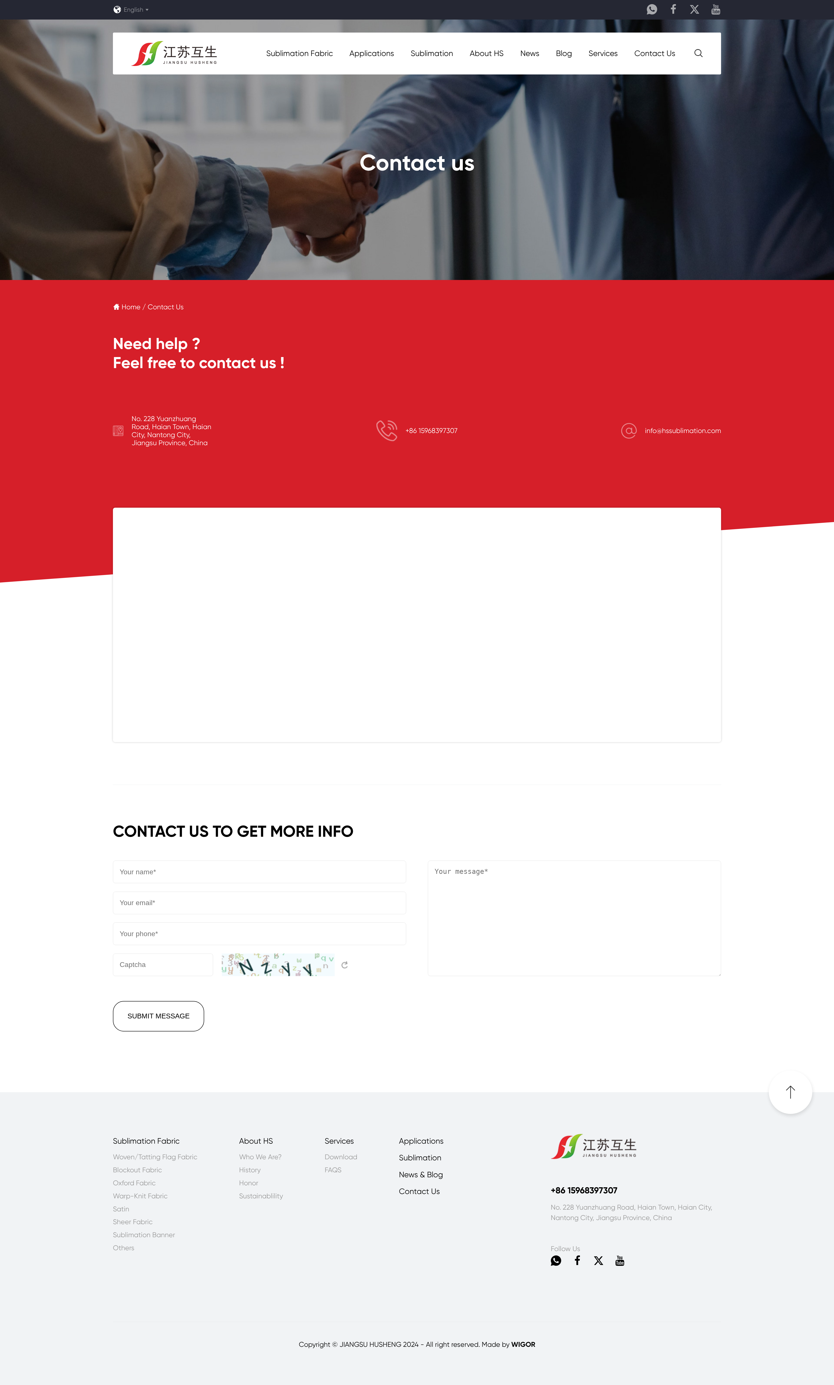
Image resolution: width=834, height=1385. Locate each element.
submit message (158, 1016)
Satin (121, 1209)
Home (127, 307)
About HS (487, 53)
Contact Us (654, 53)
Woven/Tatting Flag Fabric (155, 1157)
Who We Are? (260, 1157)
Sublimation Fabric (299, 53)
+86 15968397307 (431, 431)
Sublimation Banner (144, 1235)
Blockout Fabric (137, 1170)
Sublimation (432, 53)
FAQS (333, 1170)
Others (123, 1248)
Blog (564, 53)
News (529, 53)
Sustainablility (261, 1196)
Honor (248, 1183)
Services (603, 53)
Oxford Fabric (134, 1183)
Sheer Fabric (133, 1222)
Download (341, 1157)
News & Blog (421, 1174)
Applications (371, 53)
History (250, 1170)
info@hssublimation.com (683, 431)
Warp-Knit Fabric (140, 1196)
